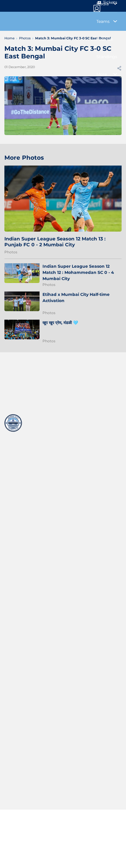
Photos (10, 252)
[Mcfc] (13, 423)
